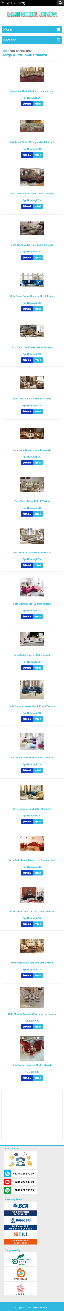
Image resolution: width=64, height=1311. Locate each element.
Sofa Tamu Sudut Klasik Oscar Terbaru (32, 193)
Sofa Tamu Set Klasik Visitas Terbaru (32, 347)
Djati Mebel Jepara (40, 1307)
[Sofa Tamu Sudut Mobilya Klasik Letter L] (32, 131)
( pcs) (15, 3)
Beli (39, 103)
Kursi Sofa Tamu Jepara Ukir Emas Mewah (32, 860)
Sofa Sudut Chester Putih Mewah (32, 655)
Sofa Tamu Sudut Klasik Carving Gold (32, 244)
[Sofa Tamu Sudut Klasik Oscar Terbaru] (32, 185)
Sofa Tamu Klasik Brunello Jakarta (32, 450)
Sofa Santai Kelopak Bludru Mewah (32, 1065)
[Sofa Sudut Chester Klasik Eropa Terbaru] (32, 698)
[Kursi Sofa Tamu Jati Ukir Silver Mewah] (32, 902)
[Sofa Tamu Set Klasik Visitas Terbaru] (32, 336)
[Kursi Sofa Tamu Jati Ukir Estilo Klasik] (32, 952)
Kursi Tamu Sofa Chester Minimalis (32, 809)
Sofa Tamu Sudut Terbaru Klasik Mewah (32, 91)
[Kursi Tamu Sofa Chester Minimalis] (32, 799)
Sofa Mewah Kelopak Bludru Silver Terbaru (32, 1014)
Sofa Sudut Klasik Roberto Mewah (32, 552)
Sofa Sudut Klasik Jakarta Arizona (32, 603)
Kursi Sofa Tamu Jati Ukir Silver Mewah (32, 911)
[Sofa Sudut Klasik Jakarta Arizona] (32, 595)
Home (4, 51)
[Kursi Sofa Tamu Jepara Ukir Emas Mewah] (32, 850)
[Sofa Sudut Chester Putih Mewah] (32, 644)
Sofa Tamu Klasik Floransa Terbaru (32, 398)
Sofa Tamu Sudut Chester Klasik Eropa (32, 296)
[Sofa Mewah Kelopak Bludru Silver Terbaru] (32, 1007)
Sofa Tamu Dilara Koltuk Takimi (32, 501)
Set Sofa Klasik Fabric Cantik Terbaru (32, 757)
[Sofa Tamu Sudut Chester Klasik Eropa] (32, 285)
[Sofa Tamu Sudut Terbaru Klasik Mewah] (32, 81)
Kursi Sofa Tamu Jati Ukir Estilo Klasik (32, 962)
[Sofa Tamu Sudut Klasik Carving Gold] (32, 234)
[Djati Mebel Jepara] (32, 20)
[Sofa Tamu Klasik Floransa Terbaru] (32, 388)
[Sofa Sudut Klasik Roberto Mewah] (32, 543)
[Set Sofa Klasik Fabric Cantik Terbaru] (32, 748)
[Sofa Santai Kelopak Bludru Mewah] (32, 1060)
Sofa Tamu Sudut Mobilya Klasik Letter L (32, 142)
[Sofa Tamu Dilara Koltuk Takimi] (32, 491)
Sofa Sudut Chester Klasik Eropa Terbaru (32, 706)
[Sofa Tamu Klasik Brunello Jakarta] (32, 438)
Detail (28, 103)
